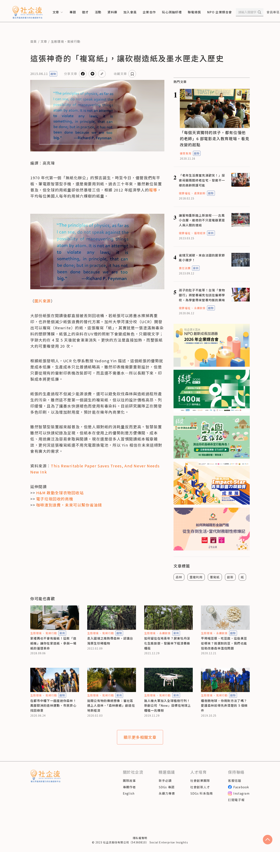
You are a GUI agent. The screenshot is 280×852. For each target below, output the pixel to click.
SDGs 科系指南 (201, 793)
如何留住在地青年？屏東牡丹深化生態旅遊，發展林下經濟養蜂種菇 (167, 643)
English (129, 793)
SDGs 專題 (167, 787)
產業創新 (200, 193)
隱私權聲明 (140, 838)
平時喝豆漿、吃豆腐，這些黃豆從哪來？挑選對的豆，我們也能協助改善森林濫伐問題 (224, 643)
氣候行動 (73, 41)
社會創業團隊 (200, 780)
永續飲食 (200, 308)
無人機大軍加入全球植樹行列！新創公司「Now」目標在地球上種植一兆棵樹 (167, 705)
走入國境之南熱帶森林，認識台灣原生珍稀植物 (110, 640)
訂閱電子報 (236, 799)
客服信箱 (234, 780)
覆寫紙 (215, 577)
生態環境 (57, 41)
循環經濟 (200, 233)
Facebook (241, 787)
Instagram (241, 793)
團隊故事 (129, 780)
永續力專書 (167, 793)
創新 (230, 577)
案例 (211, 233)
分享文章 (70, 73)
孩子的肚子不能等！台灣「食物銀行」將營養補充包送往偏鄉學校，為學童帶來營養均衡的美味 (202, 295)
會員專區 (273, 12)
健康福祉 (184, 193)
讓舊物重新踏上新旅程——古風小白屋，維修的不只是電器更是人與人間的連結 (202, 220)
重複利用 (196, 577)
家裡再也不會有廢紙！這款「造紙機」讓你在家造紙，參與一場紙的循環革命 (53, 643)
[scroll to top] (267, 839)
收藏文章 (120, 73)
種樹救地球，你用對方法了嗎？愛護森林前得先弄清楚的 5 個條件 (224, 705)
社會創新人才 (200, 787)
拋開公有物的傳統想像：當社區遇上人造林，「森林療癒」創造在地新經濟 (111, 705)
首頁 (33, 41)
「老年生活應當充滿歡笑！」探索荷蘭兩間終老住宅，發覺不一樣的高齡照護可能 (202, 180)
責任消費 (184, 268)
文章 (44, 41)
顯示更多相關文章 (140, 737)
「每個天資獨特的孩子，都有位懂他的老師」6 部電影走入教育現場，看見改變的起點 (214, 138)
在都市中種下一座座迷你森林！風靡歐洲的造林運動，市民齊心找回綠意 (53, 705)
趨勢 (53, 74)
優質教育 (185, 153)
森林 (179, 577)
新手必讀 (165, 780)
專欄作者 (129, 787)
